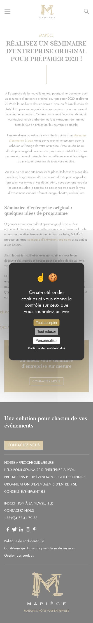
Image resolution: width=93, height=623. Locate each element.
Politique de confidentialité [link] (46, 348)
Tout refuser (46, 331)
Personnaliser (46, 340)
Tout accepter (46, 323)
